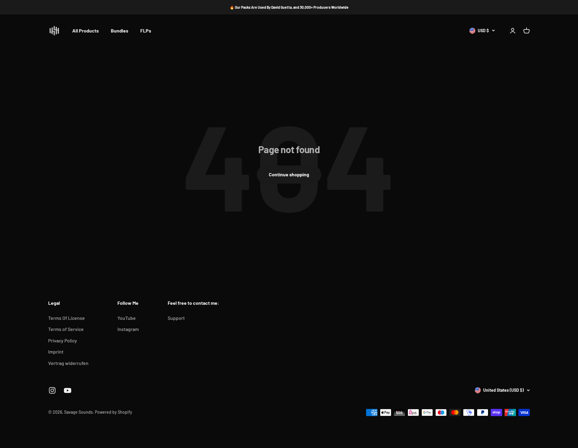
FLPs (145, 31)
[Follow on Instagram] (52, 390)
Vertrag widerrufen (68, 363)
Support (176, 318)
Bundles (119, 31)
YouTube (126, 318)
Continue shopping (289, 174)
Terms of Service (66, 329)
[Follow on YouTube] (68, 390)
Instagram (128, 329)
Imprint (56, 351)
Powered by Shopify (113, 412)
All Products (85, 31)
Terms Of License (66, 318)
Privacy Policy (62, 340)
